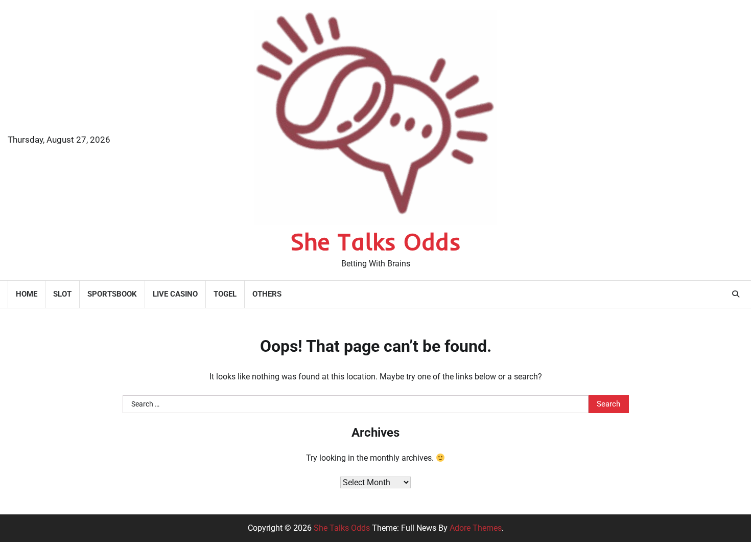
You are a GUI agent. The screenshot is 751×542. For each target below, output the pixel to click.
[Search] (735, 294)
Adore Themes (476, 528)
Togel (225, 294)
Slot (62, 294)
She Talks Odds (375, 241)
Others (266, 294)
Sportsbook (112, 294)
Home (26, 294)
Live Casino (175, 294)
